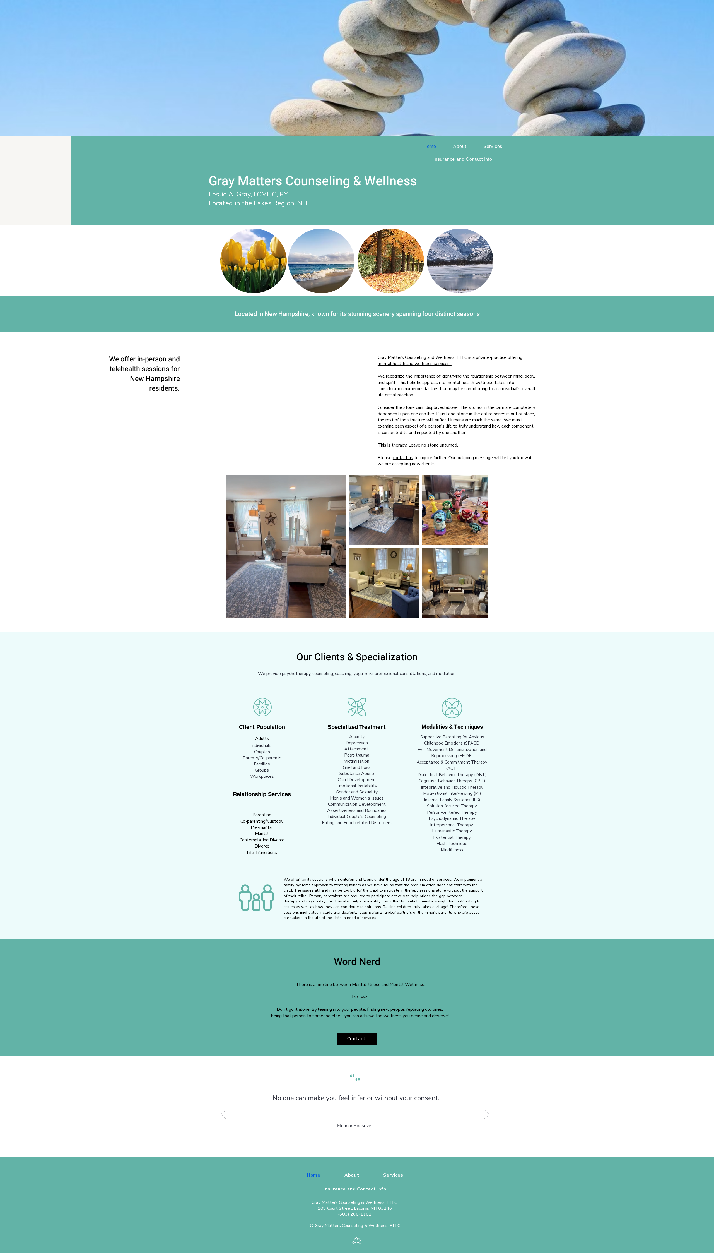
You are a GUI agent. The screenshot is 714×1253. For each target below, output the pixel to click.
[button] (339, 612)
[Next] (486, 1115)
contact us (403, 458)
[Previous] (223, 1115)
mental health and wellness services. (415, 364)
